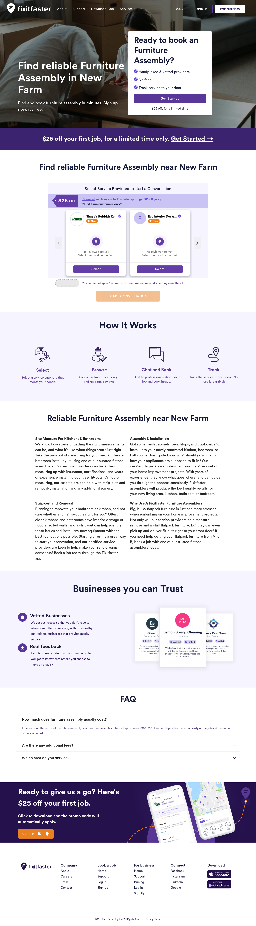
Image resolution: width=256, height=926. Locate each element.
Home (101, 871)
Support (79, 9)
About (62, 9)
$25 (67, 201)
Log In (101, 882)
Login (179, 9)
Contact (66, 887)
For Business (230, 9)
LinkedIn (177, 882)
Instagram (178, 876)
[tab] (128, 719)
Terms (158, 919)
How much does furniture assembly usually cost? (64, 719)
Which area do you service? (46, 758)
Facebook (177, 871)
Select (96, 269)
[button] (170, 98)
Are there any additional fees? (47, 745)
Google (176, 887)
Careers (66, 876)
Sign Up (201, 9)
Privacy (149, 919)
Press (64, 882)
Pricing (139, 882)
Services (126, 9)
